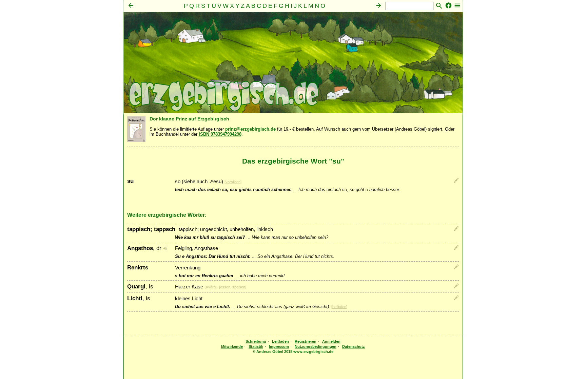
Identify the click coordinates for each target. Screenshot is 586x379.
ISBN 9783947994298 (220, 134)
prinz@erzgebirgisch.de (250, 129)
